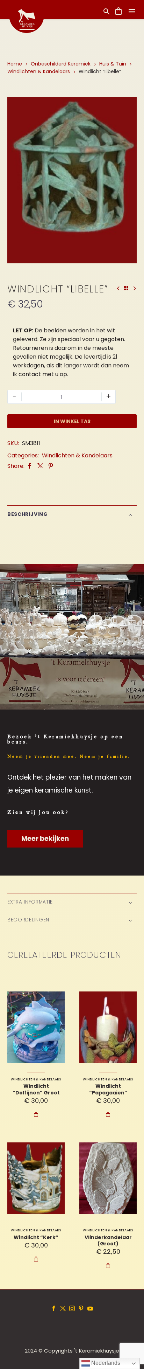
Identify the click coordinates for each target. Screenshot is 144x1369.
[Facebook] (29, 466)
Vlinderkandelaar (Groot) (108, 1240)
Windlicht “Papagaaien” (108, 1089)
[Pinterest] (50, 466)
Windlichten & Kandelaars (38, 71)
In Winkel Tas (72, 421)
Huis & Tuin (112, 63)
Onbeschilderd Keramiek (61, 63)
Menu (132, 11)
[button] (106, 11)
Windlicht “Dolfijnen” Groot (36, 1089)
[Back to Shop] (126, 288)
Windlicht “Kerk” (36, 1237)
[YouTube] (90, 1308)
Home (14, 63)
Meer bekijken (45, 838)
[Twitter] (40, 466)
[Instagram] (72, 1308)
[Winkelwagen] (118, 11)
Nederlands (105, 1363)
